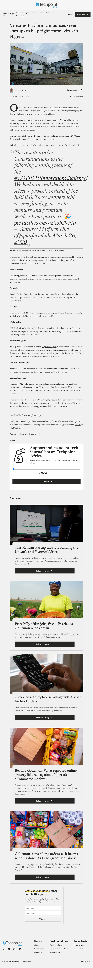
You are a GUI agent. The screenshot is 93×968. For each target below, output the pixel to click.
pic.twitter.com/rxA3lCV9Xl (45, 223)
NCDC (78, 425)
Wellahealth (15, 328)
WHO (12, 428)
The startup (14, 276)
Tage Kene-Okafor (20, 91)
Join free (44, 919)
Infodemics (14, 313)
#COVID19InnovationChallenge (50, 178)
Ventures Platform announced (63, 108)
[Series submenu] (44, 12)
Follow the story (42, 571)
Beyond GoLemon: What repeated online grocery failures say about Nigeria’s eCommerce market (46, 775)
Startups (80, 96)
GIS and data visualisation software (57, 384)
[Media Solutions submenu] (28, 16)
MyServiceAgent (49, 347)
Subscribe (81, 14)
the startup (40, 369)
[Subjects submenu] (37, 12)
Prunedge (37, 294)
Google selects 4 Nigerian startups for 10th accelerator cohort (45, 250)
